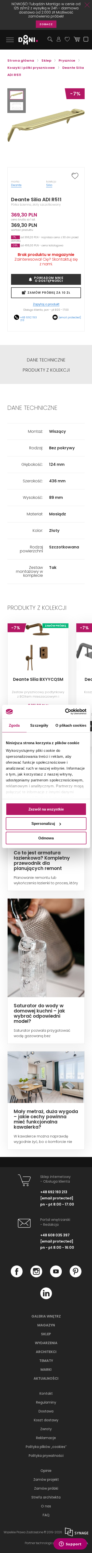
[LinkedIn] (46, 1298)
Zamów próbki (46, 1488)
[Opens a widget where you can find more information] (70, 1544)
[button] (16, 95)
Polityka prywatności (46, 1455)
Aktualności (46, 1378)
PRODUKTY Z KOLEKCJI (46, 370)
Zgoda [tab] (14, 725)
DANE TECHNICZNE (46, 360)
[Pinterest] (75, 1276)
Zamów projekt (46, 1479)
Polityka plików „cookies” (46, 1446)
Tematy (46, 1360)
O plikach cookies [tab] (70, 725)
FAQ (46, 1515)
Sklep (46, 1334)
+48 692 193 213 (28, 318)
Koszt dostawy (46, 1420)
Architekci (46, 1351)
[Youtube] (56, 1276)
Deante (16, 185)
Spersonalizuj (43, 823)
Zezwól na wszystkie (46, 809)
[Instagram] (36, 1276)
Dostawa (46, 1411)
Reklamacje (46, 1437)
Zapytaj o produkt (46, 304)
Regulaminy (46, 1402)
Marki (46, 1369)
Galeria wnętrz (46, 1316)
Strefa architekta (46, 1497)
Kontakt (46, 1393)
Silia (49, 185)
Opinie (46, 1470)
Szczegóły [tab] (39, 725)
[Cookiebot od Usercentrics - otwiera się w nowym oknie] (65, 711)
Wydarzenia (46, 1342)
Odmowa (46, 838)
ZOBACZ (46, 24)
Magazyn (46, 1325)
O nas (46, 1506)
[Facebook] (17, 1276)
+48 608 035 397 (55, 1235)
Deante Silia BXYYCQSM (38, 679)
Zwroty (46, 1429)
